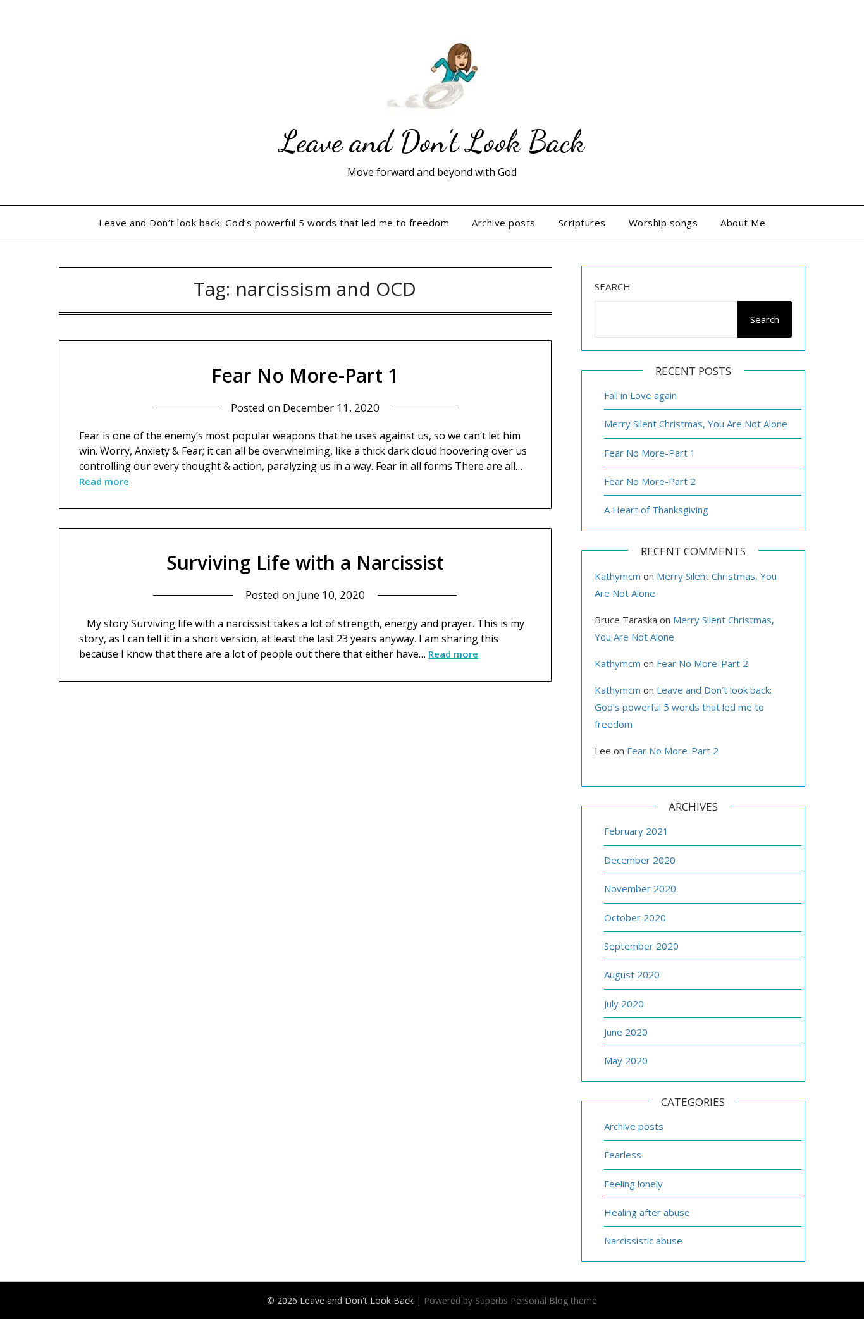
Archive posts (504, 222)
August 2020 (632, 974)
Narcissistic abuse (643, 1240)
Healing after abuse (647, 1212)
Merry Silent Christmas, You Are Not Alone (695, 423)
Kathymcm (618, 576)
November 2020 (640, 888)
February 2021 (636, 831)
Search (613, 286)
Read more (104, 481)
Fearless (622, 1154)
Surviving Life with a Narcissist (305, 562)
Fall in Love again (640, 395)
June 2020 (626, 1032)
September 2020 (641, 946)
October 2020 (635, 917)
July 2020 (624, 1003)
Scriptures (582, 222)
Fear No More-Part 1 (304, 375)
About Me (742, 222)
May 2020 (626, 1060)
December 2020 (640, 860)
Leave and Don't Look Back (432, 141)
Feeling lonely (633, 1183)
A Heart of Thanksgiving (656, 509)
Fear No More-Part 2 (650, 481)
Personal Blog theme (553, 1300)
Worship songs (663, 222)
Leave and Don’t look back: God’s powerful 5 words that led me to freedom (274, 222)
